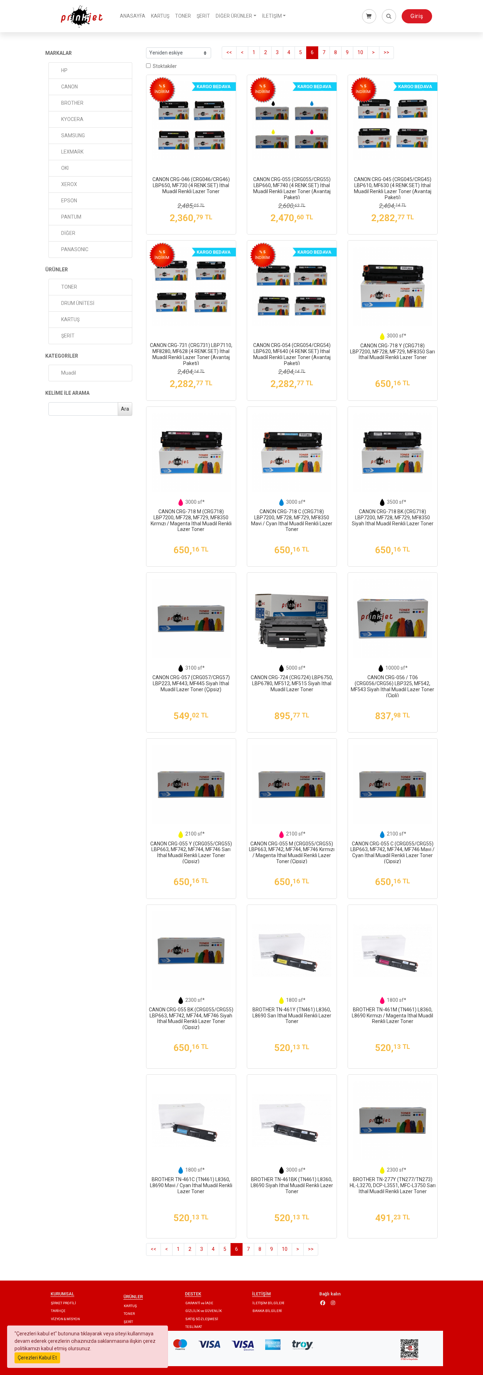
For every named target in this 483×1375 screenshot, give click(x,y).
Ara (125, 409)
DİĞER (68, 233)
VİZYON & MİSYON (65, 1319)
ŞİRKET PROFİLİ (63, 1303)
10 (360, 52)
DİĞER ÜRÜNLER (234, 16)
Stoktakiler (164, 66)
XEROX (69, 184)
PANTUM (71, 217)
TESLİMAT (193, 1327)
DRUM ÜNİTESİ (77, 303)
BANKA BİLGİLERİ (267, 1311)
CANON (69, 86)
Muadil (68, 373)
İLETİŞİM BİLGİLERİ (268, 1303)
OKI (65, 168)
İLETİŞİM (272, 16)
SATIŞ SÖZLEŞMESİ (201, 1319)
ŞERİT (203, 16)
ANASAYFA (132, 16)
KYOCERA (72, 119)
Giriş (417, 16)
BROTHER (72, 103)
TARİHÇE (58, 1311)
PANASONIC (74, 249)
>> (386, 52)
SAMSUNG (73, 135)
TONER (183, 16)
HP (64, 70)
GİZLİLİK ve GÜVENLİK (203, 1311)
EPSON (69, 200)
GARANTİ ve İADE (199, 1303)
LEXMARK (72, 152)
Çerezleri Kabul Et (37, 1357)
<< (229, 52)
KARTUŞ (160, 16)
